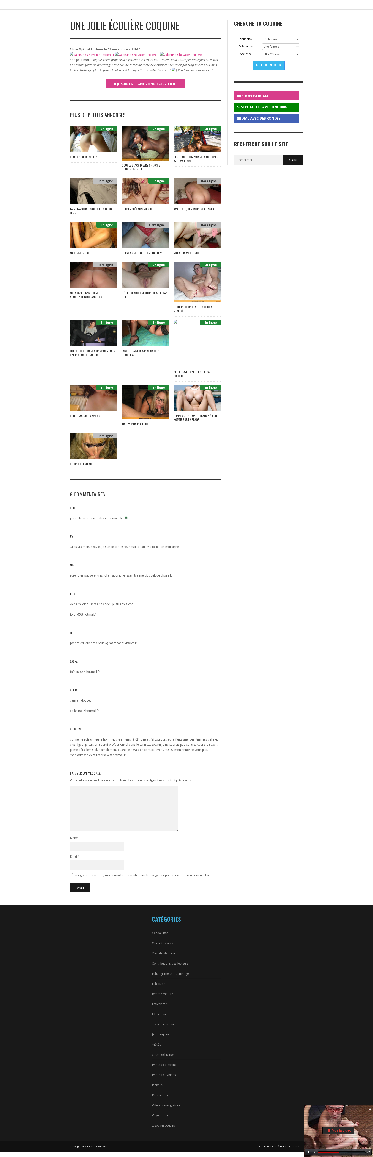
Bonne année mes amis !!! (137, 209)
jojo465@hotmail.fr (83, 614)
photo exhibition (163, 1055)
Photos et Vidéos (164, 1075)
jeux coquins (160, 1034)
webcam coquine (164, 1125)
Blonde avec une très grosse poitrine (192, 373)
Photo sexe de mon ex (83, 156)
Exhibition (158, 984)
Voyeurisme (160, 1115)
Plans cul (158, 1085)
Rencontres (160, 1095)
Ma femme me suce (81, 253)
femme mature (162, 994)
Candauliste (160, 933)
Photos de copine (164, 1065)
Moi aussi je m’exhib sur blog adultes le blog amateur (88, 294)
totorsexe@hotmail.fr (111, 755)
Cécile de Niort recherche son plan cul (144, 294)
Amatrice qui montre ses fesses (194, 209)
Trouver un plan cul (135, 424)
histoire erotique (163, 1024)
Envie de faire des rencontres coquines (140, 352)
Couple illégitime (81, 464)
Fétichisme (159, 1004)
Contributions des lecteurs (170, 963)
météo (156, 1044)
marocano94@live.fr (123, 643)
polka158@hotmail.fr (84, 711)
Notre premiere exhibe (188, 253)
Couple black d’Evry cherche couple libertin (141, 167)
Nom (74, 838)
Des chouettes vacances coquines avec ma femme (196, 158)
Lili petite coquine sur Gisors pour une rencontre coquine (92, 352)
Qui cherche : (246, 46)
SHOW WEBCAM (254, 96)
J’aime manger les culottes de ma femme (91, 211)
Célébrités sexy (162, 943)
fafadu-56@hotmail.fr (85, 672)
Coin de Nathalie (163, 953)
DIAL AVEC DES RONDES (260, 118)
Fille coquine (160, 1014)
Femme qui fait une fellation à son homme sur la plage (195, 417)
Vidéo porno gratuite (166, 1105)
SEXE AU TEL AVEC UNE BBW (263, 107)
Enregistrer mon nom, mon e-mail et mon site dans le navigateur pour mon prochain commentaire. (143, 875)
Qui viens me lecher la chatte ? (142, 253)
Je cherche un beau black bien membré (193, 308)
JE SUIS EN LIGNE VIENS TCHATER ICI (146, 83)
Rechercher (268, 65)
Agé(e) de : (246, 54)
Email (74, 856)
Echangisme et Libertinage (170, 973)
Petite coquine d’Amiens (85, 415)
